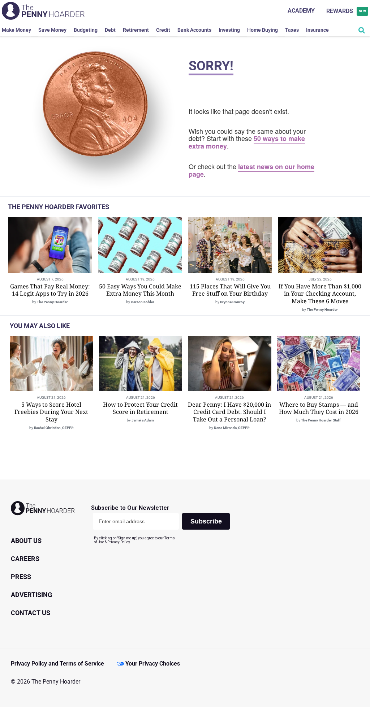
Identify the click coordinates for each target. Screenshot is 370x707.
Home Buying (262, 30)
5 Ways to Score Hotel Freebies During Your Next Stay (51, 412)
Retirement (136, 30)
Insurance (317, 30)
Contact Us (30, 613)
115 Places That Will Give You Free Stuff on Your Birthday (230, 290)
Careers (25, 558)
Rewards (346, 11)
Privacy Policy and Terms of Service (57, 663)
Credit (163, 30)
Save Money (52, 30)
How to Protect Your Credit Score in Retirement (140, 408)
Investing (229, 30)
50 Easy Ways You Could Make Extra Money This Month (140, 290)
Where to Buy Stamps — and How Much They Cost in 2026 (318, 408)
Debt (110, 30)
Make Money (16, 30)
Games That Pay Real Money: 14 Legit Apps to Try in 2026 (50, 290)
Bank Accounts (194, 30)
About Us (26, 540)
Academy (301, 10)
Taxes (292, 30)
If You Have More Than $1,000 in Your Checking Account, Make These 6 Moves (320, 293)
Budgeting (86, 30)
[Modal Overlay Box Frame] (163, 524)
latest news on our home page (251, 170)
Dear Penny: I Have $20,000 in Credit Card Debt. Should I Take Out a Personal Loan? (229, 412)
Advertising (31, 594)
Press (21, 576)
